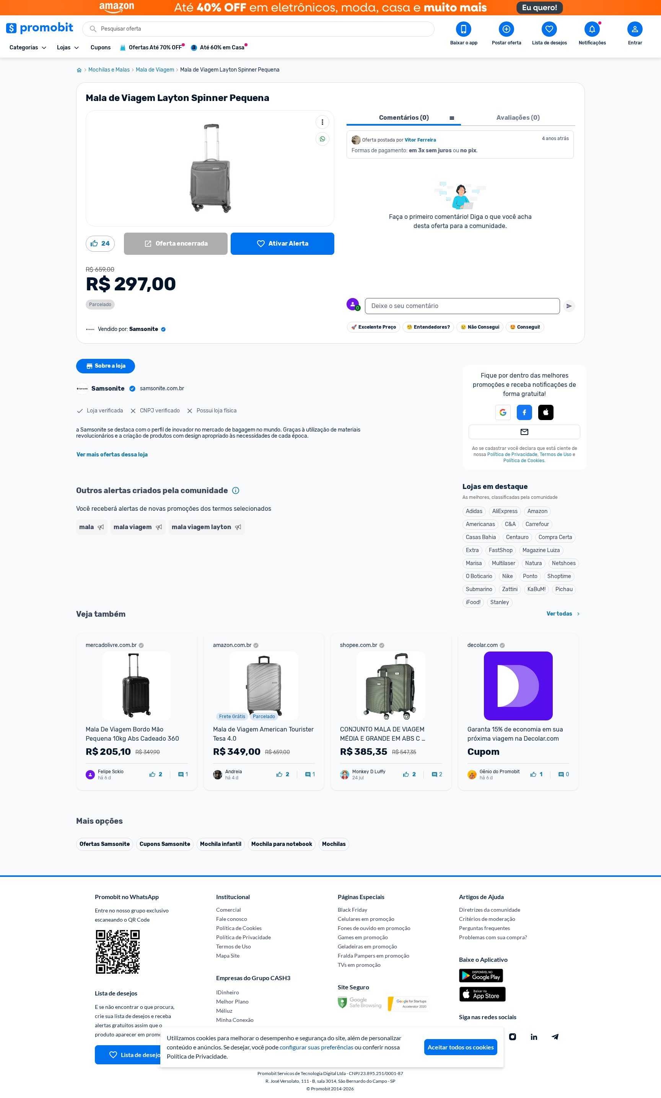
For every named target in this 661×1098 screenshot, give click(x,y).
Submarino (479, 589)
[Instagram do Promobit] (512, 1036)
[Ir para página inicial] (82, 70)
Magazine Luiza (541, 550)
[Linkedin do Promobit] (534, 1036)
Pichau (564, 589)
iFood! (473, 602)
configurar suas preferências (316, 1047)
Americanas (480, 524)
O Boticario (479, 576)
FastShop (501, 550)
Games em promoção (363, 937)
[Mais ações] (322, 122)
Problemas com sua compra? (493, 937)
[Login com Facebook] (524, 412)
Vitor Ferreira (420, 140)
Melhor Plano (232, 1001)
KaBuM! (536, 589)
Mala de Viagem (155, 70)
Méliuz (224, 1010)
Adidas (474, 511)
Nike (507, 576)
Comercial (228, 909)
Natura (533, 563)
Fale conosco (231, 919)
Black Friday (352, 909)
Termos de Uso (555, 454)
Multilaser (503, 563)
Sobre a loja (110, 366)
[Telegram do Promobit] (555, 1036)
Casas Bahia (481, 537)
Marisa (474, 563)
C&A (510, 524)
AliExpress (505, 511)
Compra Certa (555, 537)
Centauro (517, 537)
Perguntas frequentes (484, 928)
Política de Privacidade (512, 454)
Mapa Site (227, 955)
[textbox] (462, 306)
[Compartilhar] (322, 139)
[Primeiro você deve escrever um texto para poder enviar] (569, 306)
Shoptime (559, 576)
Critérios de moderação (487, 919)
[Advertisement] (223, 567)
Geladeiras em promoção (367, 946)
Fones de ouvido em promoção (374, 928)
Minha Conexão (235, 1020)
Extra (472, 550)
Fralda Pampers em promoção (373, 955)
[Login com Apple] (546, 412)
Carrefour (537, 524)
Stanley (499, 602)
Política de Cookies (523, 460)
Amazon (537, 511)
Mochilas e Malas (109, 70)
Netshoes (564, 563)
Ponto (530, 576)
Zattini (510, 589)
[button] (498, 412)
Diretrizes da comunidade (489, 909)
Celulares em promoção (366, 919)
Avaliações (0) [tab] (518, 117)
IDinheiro (227, 992)
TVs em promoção (359, 964)
